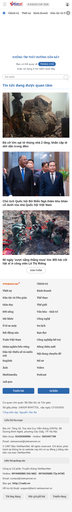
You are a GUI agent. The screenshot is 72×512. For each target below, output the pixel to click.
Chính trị (13, 13)
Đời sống (8, 311)
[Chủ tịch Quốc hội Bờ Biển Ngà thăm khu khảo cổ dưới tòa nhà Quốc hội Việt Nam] (36, 174)
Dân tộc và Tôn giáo (15, 297)
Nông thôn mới (46, 346)
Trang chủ (47, 64)
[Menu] (5, 4)
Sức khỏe (8, 318)
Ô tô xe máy (10, 325)
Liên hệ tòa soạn (13, 420)
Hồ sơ (40, 360)
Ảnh (5, 367)
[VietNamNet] (4, 13)
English (7, 360)
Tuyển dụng (59, 496)
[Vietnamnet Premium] (11, 285)
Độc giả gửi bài (36, 496)
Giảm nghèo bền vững (16, 346)
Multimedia (10, 374)
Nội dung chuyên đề (49, 353)
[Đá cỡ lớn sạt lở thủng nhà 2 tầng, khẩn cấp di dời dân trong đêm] (36, 115)
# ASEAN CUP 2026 (38, 4)
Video (40, 367)
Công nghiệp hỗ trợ (49, 339)
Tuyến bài (18, 390)
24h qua (7, 381)
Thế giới (42, 304)
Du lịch (41, 325)
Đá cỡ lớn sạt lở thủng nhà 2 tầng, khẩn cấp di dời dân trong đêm (35, 144)
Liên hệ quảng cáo (14, 460)
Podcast (41, 374)
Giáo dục (8, 304)
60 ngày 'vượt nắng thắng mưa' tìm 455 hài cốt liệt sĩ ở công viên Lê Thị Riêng (35, 261)
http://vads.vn (21, 483)
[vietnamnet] (16, 6)
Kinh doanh (40, 13)
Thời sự (26, 13)
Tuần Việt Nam (12, 339)
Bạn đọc (42, 332)
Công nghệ (43, 318)
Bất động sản (11, 332)
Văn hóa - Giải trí (47, 311)
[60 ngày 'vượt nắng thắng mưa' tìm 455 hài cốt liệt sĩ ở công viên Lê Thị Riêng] (36, 232)
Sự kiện (53, 390)
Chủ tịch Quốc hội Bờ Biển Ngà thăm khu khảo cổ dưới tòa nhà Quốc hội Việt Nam (35, 203)
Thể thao (42, 297)
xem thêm (36, 270)
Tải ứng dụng (13, 496)
